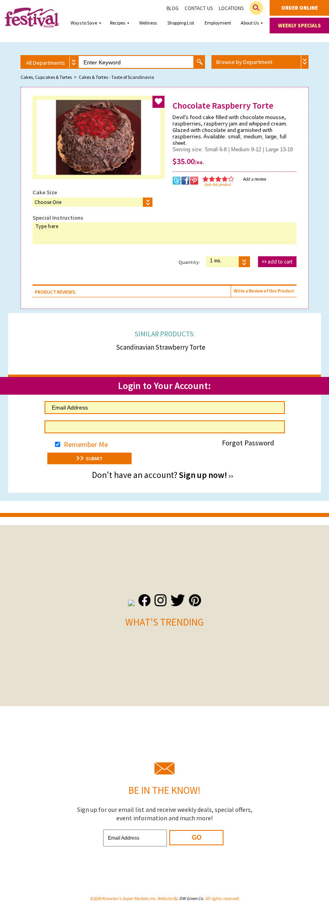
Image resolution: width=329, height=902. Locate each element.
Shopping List (180, 23)
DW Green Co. (191, 898)
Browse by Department (244, 62)
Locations (231, 8)
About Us (250, 23)
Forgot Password (248, 442)
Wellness (148, 23)
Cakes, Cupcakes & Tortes (46, 77)
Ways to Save (84, 23)
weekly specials (299, 25)
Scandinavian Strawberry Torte (160, 347)
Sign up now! (203, 475)
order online (299, 7)
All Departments (45, 62)
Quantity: (189, 262)
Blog (173, 8)
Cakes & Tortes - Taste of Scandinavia (116, 77)
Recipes (117, 23)
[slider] (218, 179)
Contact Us (199, 8)
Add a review (254, 179)
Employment (218, 23)
